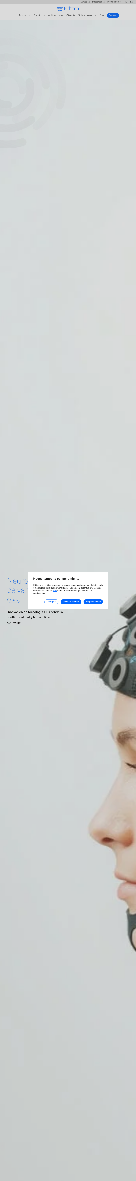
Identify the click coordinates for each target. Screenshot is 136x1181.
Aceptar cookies (93, 601)
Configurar (51, 601)
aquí (55, 590)
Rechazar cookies (71, 601)
